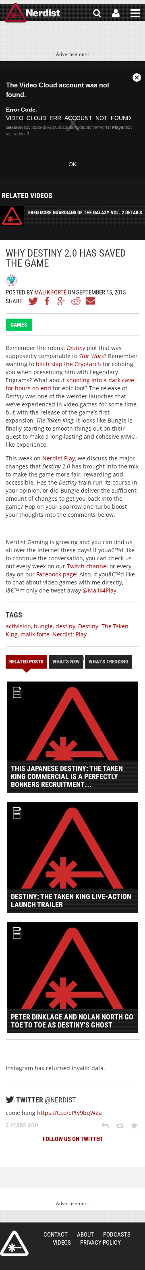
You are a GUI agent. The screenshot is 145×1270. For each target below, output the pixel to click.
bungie (43, 626)
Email (90, 300)
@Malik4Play (99, 590)
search (97, 13)
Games (18, 324)
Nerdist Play (58, 458)
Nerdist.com (14, 1243)
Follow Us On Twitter (72, 1139)
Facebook (47, 300)
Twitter (33, 300)
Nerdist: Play (69, 634)
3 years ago (22, 1125)
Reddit (75, 300)
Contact (56, 1234)
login (116, 13)
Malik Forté (50, 292)
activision (18, 626)
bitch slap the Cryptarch (68, 364)
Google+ (61, 300)
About (85, 1234)
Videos (62, 1242)
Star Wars (91, 356)
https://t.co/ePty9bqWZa (69, 1113)
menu (135, 13)
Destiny (76, 348)
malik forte (35, 634)
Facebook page (56, 574)
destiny (65, 626)
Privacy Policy (100, 1242)
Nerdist (32, 13)
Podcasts (116, 1234)
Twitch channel (87, 566)
